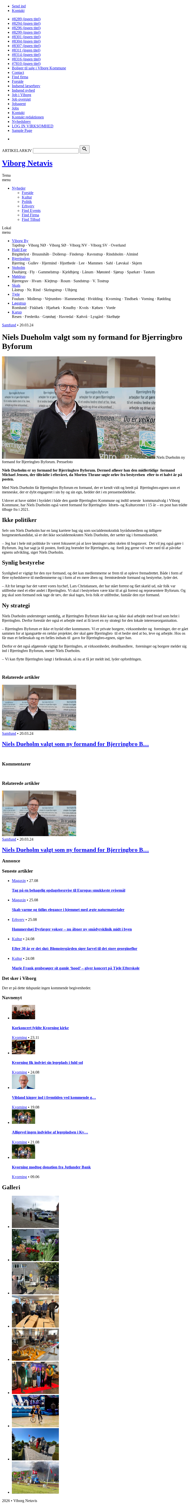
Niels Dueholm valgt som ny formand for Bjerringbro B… (75, 744)
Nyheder (18, 188)
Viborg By (20, 241)
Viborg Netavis (27, 163)
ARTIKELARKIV (17, 150)
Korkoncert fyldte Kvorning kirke (40, 1028)
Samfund (9, 325)
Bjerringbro (21, 258)
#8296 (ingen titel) (26, 28)
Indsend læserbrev (26, 86)
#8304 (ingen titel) (26, 41)
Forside (18, 81)
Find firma (20, 77)
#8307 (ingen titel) (26, 46)
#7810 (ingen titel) (26, 63)
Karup (17, 312)
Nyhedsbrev (21, 121)
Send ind (19, 6)
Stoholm (18, 267)
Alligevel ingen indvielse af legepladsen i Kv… (50, 1132)
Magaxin (19, 881)
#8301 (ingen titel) (26, 37)
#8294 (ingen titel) (26, 23)
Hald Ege (19, 250)
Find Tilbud (31, 219)
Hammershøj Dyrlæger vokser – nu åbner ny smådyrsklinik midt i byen (72, 929)
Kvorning (19, 1037)
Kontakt (18, 10)
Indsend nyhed (23, 90)
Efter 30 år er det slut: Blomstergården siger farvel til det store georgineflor (74, 948)
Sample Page (22, 130)
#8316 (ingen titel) (26, 59)
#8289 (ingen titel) (26, 19)
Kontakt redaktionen (28, 117)
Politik (27, 201)
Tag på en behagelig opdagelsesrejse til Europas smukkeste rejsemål (68, 890)
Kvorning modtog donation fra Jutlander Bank (51, 1167)
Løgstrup (19, 303)
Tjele (16, 294)
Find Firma (30, 215)
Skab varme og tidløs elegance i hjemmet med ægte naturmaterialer (68, 910)
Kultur (27, 197)
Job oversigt (21, 99)
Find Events (31, 210)
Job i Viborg (21, 95)
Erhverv (28, 206)
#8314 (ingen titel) (26, 55)
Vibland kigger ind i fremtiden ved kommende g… (54, 1097)
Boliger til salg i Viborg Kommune (39, 68)
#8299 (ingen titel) (26, 32)
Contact (18, 72)
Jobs (15, 108)
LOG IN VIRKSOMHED (32, 126)
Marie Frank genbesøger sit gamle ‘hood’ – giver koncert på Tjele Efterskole (76, 968)
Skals (16, 285)
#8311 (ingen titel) (26, 50)
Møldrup (18, 276)
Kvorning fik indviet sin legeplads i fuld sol (47, 1062)
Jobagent (19, 104)
